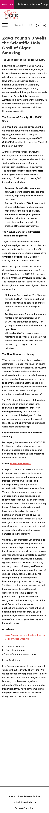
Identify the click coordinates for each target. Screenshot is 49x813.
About (11, 796)
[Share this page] (45, 25)
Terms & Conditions (24, 808)
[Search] (31, 25)
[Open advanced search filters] (37, 25)
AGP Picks (7, 4)
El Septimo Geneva (20, 463)
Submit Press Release (24, 802)
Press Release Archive (29, 796)
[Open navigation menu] (5, 25)
